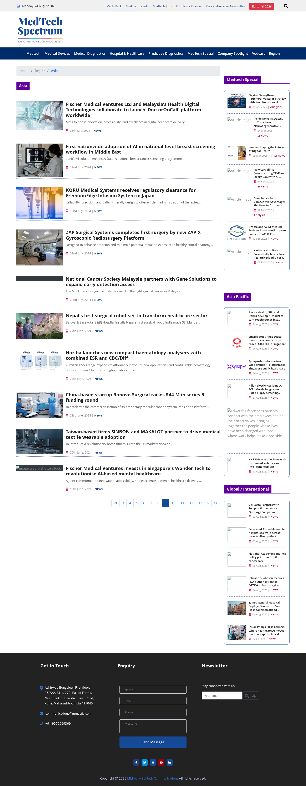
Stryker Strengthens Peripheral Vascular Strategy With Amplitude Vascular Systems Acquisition (267, 100)
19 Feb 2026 (264, 210)
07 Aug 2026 (260, 516)
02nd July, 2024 (80, 211)
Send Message (153, 742)
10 (173, 503)
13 (200, 503)
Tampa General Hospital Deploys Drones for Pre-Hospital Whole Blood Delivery (264, 608)
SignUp (250, 695)
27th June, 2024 (80, 331)
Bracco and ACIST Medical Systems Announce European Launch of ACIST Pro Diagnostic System (267, 232)
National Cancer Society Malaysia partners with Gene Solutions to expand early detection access (141, 281)
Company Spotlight (233, 53)
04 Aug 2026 (260, 590)
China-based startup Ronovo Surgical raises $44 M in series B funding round (135, 397)
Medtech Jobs (162, 6)
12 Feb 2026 (259, 239)
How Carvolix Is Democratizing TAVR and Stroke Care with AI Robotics (269, 175)
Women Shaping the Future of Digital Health (266, 149)
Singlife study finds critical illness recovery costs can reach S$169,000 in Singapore (267, 340)
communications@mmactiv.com (68, 713)
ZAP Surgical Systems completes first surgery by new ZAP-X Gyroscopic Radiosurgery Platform (133, 235)
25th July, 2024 (80, 131)
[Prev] (123, 503)
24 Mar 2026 (264, 131)
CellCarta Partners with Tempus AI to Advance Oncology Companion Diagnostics (264, 510)
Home (24, 70)
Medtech (33, 53)
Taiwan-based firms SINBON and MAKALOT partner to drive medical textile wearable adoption (143, 434)
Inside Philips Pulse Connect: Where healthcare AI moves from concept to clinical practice (267, 632)
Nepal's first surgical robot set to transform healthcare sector (137, 315)
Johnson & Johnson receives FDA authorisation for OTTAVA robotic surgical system (266, 583)
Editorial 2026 (262, 6)
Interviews (261, 136)
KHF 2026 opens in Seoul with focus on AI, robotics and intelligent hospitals (267, 463)
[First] (115, 503)
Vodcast (258, 53)
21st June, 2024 (80, 415)
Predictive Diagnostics (165, 53)
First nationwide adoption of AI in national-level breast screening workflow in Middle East (140, 149)
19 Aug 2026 (260, 471)
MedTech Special (201, 53)
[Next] (208, 503)
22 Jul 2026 (259, 639)
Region (274, 53)
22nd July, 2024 (80, 167)
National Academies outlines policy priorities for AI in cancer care (267, 557)
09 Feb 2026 (264, 262)
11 (182, 503)
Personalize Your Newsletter (225, 6)
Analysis (276, 107)
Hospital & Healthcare (127, 53)
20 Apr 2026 (259, 107)
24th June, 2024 (80, 379)
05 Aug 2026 (260, 565)
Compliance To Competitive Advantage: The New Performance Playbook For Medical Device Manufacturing (269, 205)
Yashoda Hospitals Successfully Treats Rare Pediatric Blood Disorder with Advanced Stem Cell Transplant (270, 258)
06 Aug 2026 (260, 541)
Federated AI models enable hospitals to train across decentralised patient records (267, 534)
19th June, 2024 (80, 489)
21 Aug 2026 (260, 397)
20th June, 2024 (80, 452)
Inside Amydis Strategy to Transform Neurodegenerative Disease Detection (268, 124)
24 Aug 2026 (260, 324)
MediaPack (114, 6)
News (97, 131)
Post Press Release (189, 6)
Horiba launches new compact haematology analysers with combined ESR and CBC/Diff (133, 355)
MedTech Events (137, 6)
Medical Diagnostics (90, 53)
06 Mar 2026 (259, 155)
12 (191, 503)
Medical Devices (57, 53)
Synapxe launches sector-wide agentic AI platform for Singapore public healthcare (267, 365)
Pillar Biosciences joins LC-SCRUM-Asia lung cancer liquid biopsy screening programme (266, 391)
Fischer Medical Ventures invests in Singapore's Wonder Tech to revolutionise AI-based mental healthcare (138, 471)
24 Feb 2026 (264, 181)
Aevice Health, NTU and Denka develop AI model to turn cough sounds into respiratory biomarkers (266, 318)
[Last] (215, 503)
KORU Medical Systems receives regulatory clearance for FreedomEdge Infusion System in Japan (131, 192)
